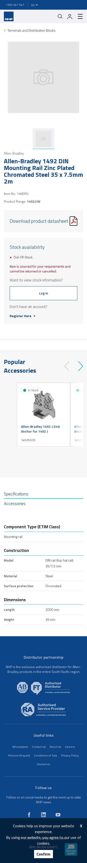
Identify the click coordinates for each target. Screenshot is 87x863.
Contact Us (39, 746)
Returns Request (19, 755)
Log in (43, 293)
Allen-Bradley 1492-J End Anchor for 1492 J (40, 429)
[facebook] (29, 814)
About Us (55, 746)
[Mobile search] (60, 16)
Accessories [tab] (15, 503)
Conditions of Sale (45, 755)
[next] (78, 366)
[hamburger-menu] (78, 16)
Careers (70, 746)
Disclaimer (43, 764)
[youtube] (58, 814)
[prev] (69, 366)
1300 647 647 (15, 4)
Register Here (20, 316)
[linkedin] (43, 814)
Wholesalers (20, 746)
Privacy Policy (70, 755)
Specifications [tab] (16, 494)
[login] (69, 16)
